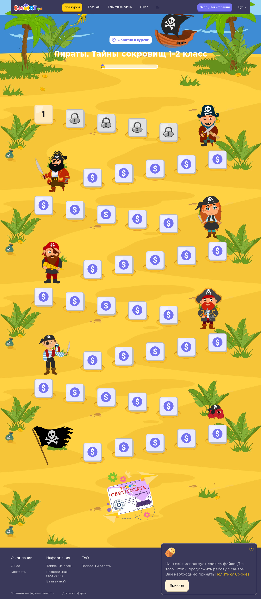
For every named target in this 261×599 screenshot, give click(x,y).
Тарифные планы (59, 566)
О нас (15, 566)
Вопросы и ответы (96, 566)
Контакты (18, 571)
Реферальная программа (56, 573)
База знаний (56, 581)
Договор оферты (74, 593)
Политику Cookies (232, 574)
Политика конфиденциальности (32, 593)
